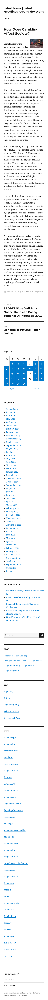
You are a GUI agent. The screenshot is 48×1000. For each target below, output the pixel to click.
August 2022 (12, 528)
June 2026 (10, 415)
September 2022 (13, 525)
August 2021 (11, 568)
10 (24, 369)
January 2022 (12, 551)
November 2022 (13, 518)
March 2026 (11, 425)
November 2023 (13, 478)
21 (7, 378)
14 (7, 374)
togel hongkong (12, 666)
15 (12, 374)
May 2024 (10, 458)
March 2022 (11, 545)
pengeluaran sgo (12, 661)
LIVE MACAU (9, 784)
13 (41, 369)
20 (41, 374)
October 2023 (12, 482)
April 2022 (11, 541)
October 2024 (12, 442)
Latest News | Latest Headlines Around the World (24, 10)
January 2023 (12, 511)
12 (36, 369)
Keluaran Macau (11, 711)
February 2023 (12, 508)
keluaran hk (9, 744)
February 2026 (13, 429)
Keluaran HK (9, 985)
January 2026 (12, 432)
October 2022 (12, 521)
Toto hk (7, 698)
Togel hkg (8, 691)
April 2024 (11, 462)
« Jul (12, 388)
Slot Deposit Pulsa (12, 718)
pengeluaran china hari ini (16, 863)
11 (30, 369)
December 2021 (13, 554)
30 (18, 383)
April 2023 (10, 501)
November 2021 (13, 558)
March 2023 (11, 505)
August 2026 (12, 409)
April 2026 (11, 422)
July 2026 (10, 412)
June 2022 (10, 535)
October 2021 (12, 561)
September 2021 (13, 564)
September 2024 (13, 445)
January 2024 (12, 472)
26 (35, 378)
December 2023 (13, 475)
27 (41, 378)
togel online (28, 666)
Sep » (36, 388)
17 (24, 374)
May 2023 (10, 498)
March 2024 (11, 465)
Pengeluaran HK (11, 974)
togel (25, 661)
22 (12, 378)
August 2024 (12, 448)
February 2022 (12, 548)
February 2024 (12, 468)
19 (35, 374)
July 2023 (10, 492)
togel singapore (12, 671)
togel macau (9, 870)
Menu (7, 19)
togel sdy (8, 956)
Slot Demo (9, 980)
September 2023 (13, 485)
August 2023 (12, 488)
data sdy (7, 923)
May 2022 (10, 538)
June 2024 (10, 455)
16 (18, 374)
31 (24, 383)
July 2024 (10, 452)
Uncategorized (37, 292)
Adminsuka (11, 292)
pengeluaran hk (11, 770)
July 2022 (10, 531)
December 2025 (13, 435)
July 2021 (10, 571)
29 (12, 383)
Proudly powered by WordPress (15, 995)
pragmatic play (10, 751)
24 (24, 378)
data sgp (9, 656)
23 (18, 378)
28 (6, 383)
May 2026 (10, 419)
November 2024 (13, 439)
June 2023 (10, 495)
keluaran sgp (21, 656)
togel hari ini (36, 661)
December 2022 (13, 515)
